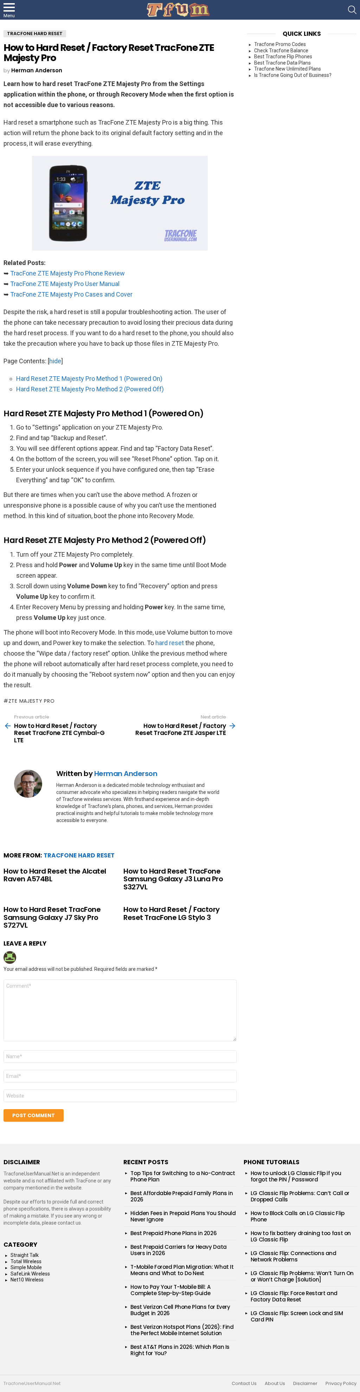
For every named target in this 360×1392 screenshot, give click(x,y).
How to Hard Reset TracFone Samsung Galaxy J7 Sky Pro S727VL (52, 917)
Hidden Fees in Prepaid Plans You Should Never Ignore (183, 1216)
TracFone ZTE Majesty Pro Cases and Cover (71, 294)
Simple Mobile (26, 1267)
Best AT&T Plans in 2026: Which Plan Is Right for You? (180, 1350)
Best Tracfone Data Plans (282, 63)
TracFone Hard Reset (79, 855)
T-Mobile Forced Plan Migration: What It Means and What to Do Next (181, 1270)
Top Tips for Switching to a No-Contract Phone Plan (182, 1176)
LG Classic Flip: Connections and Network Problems (293, 1256)
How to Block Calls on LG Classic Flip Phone (298, 1216)
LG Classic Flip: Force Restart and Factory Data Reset (294, 1296)
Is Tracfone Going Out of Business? (293, 75)
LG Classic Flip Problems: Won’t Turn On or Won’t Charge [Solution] (302, 1276)
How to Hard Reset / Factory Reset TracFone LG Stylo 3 (171, 913)
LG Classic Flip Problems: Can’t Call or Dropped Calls (300, 1196)
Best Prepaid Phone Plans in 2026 (173, 1233)
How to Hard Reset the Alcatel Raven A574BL (55, 875)
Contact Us (244, 1383)
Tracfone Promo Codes (280, 44)
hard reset (169, 643)
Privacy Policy (341, 1383)
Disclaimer (305, 1383)
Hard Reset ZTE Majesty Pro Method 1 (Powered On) (89, 378)
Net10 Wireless (27, 1279)
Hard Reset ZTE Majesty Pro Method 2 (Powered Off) (90, 389)
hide (55, 361)
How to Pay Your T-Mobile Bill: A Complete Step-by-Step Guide (170, 1290)
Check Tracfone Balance (281, 50)
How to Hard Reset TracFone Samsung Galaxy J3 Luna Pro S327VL (173, 879)
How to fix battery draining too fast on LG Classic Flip (301, 1236)
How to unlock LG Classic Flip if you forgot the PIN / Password (296, 1176)
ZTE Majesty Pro (31, 700)
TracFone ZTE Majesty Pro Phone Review (67, 273)
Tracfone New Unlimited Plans (287, 69)
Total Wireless (26, 1261)
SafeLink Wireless (30, 1274)
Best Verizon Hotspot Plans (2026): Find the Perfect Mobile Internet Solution (181, 1330)
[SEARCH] (352, 10)
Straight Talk (25, 1255)
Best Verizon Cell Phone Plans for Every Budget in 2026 (180, 1310)
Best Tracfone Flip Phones (283, 56)
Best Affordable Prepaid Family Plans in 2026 (181, 1196)
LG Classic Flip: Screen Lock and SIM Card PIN (297, 1316)
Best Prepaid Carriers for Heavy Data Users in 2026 (178, 1250)
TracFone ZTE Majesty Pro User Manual (65, 283)
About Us (275, 1383)
